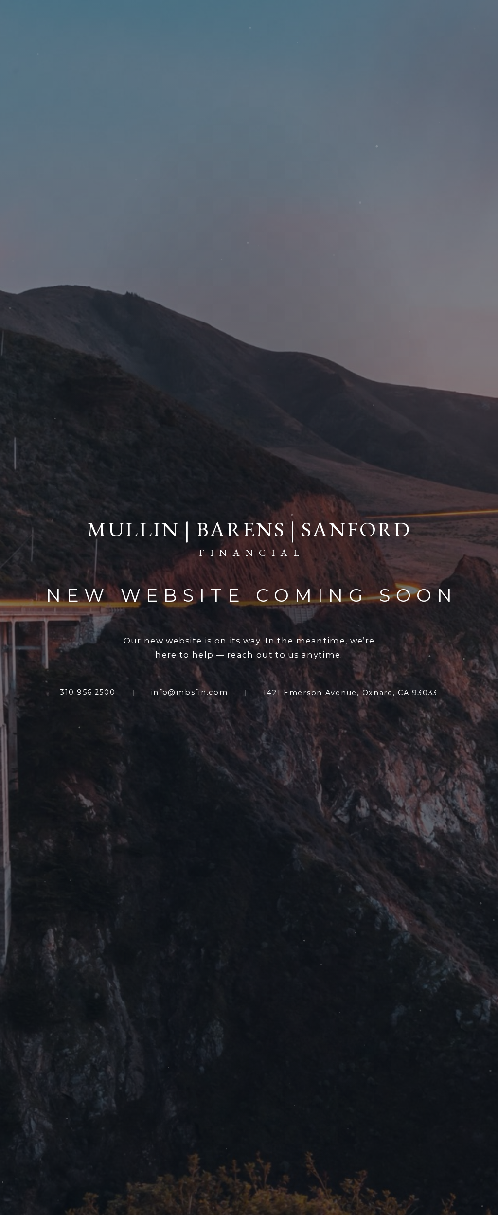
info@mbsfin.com (189, 692)
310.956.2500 (88, 692)
